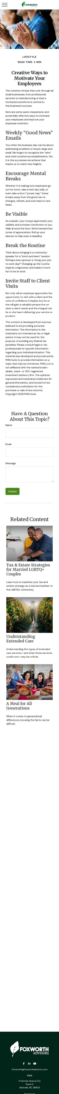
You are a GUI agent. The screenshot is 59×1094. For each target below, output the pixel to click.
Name (9, 425)
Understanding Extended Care (20, 639)
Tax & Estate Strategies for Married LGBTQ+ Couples (28, 570)
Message (11, 463)
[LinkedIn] (29, 1063)
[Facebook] (24, 1063)
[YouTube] (35, 1063)
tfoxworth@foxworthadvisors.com (30, 1069)
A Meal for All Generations (19, 706)
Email (8, 444)
